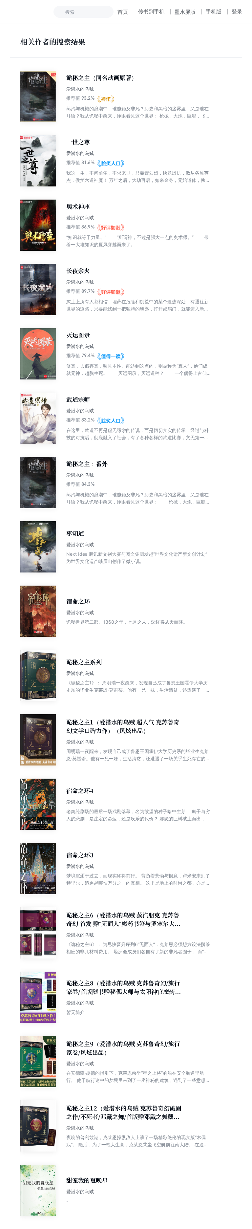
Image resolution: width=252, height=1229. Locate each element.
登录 (237, 11)
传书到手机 (151, 11)
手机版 (213, 11)
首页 (122, 12)
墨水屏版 (185, 12)
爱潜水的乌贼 (80, 89)
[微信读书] (31, 12)
